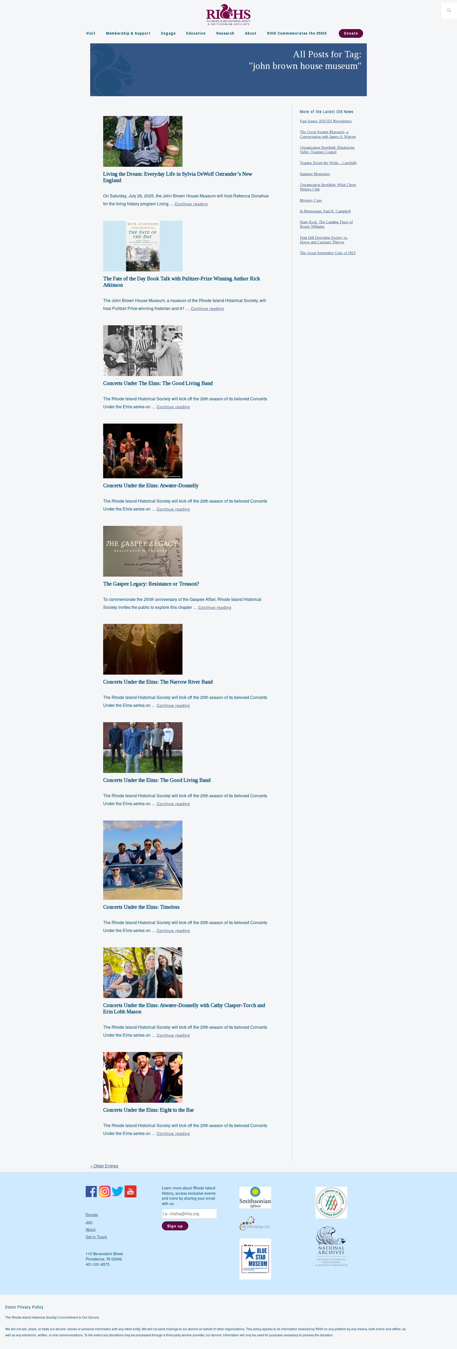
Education (196, 33)
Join (89, 1222)
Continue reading (191, 203)
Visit (90, 33)
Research (225, 33)
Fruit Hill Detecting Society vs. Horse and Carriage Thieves (324, 239)
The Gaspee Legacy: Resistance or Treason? (151, 584)
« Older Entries (104, 1166)
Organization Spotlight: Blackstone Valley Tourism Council (327, 149)
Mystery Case (311, 200)
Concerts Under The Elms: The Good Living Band (158, 383)
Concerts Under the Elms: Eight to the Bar (148, 1110)
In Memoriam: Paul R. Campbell (325, 211)
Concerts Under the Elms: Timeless (141, 907)
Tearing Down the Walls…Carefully (328, 163)
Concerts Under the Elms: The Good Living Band (157, 780)
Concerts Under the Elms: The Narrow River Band (158, 682)
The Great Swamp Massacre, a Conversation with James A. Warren (328, 134)
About (251, 33)
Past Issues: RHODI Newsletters (326, 121)
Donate (351, 33)
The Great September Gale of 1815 (327, 253)
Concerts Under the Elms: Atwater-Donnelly (151, 485)
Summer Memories (315, 174)
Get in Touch (96, 1236)
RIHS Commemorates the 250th (297, 33)
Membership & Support (128, 33)
